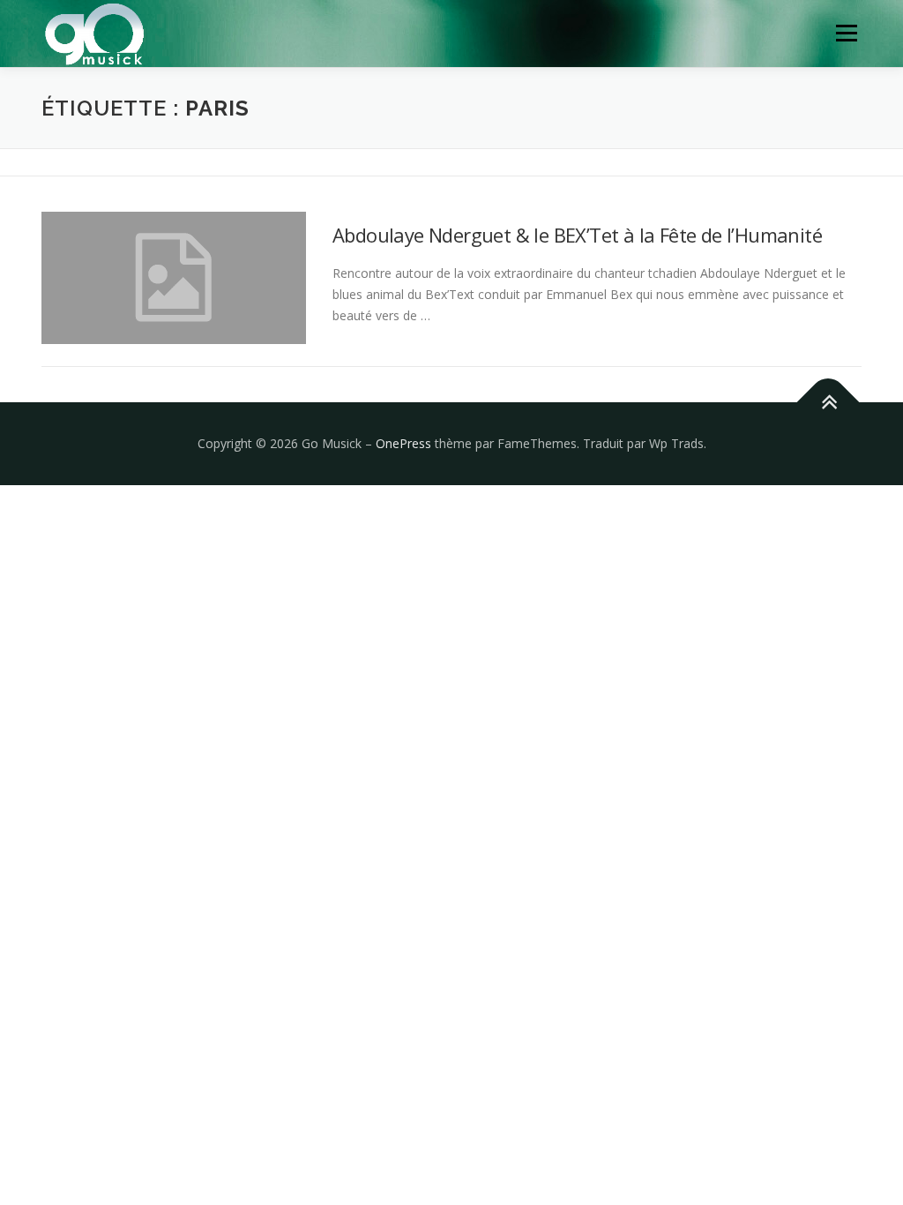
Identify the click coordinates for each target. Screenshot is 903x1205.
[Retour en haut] (828, 402)
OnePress (403, 443)
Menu (846, 33)
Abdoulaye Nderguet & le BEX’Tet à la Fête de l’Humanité (577, 234)
